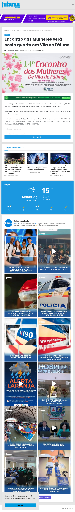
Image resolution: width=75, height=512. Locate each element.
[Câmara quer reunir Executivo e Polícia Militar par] (54, 428)
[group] (37, 18)
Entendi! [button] (20, 505)
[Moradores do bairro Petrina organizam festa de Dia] (20, 428)
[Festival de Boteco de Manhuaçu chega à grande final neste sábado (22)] (37, 158)
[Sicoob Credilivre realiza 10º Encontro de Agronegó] (54, 251)
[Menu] (73, 5)
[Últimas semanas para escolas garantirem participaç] (20, 251)
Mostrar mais (37, 137)
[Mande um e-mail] (5, 50)
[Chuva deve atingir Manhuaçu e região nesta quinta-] (20, 384)
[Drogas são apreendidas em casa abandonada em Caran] (54, 472)
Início (7, 30)
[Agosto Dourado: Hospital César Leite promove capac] (20, 472)
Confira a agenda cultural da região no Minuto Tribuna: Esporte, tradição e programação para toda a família (60, 169)
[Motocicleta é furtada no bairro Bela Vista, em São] (54, 295)
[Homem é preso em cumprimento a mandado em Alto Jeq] (54, 340)
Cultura (12, 30)
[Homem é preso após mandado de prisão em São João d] (20, 295)
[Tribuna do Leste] (10, 4)
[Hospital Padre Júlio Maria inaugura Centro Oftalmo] (54, 384)
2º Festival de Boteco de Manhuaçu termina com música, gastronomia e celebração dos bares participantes (13, 169)
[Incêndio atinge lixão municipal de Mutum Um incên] (20, 340)
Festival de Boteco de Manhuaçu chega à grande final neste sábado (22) (37, 168)
